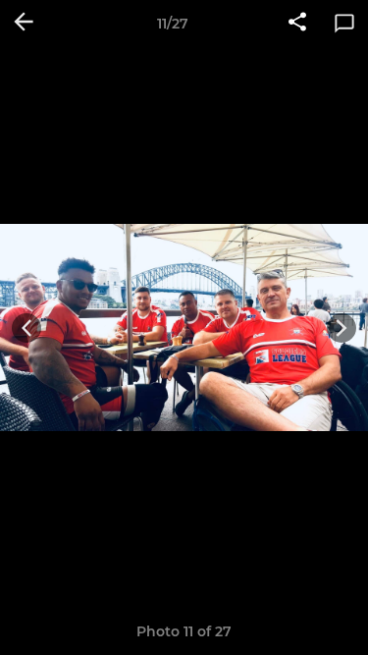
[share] (297, 23)
